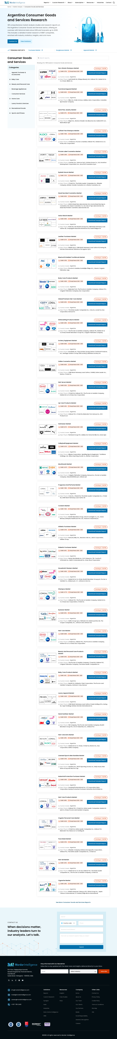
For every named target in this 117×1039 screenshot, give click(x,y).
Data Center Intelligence (51, 1012)
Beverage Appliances (19, 89)
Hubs (45, 1004)
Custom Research (58, 2)
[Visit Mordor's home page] (15, 2)
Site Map (94, 1008)
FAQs (61, 1001)
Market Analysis (17, 7)
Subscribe (104, 971)
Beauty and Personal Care (21, 84)
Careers (78, 1023)
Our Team (79, 1001)
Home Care (16, 99)
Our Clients (79, 1004)
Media (77, 1012)
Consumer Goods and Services (34, 7)
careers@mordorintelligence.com (21, 999)
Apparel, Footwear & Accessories (19, 73)
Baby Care (15, 79)
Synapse (46, 1001)
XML (93, 1012)
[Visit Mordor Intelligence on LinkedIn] (12, 980)
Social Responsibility (82, 1016)
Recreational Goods (19, 108)
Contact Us (13, 41)
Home (9, 7)
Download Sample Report (97, 73)
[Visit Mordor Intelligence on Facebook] (15, 980)
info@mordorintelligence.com (20, 990)
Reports (46, 2)
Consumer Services (18, 94)
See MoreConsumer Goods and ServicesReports (73, 902)
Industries (100, 2)
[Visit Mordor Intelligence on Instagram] (19, 980)
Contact (108, 2)
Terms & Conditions (98, 1004)
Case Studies (63, 997)
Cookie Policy (96, 1001)
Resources (90, 2)
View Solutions (26, 41)
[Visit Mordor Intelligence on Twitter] (9, 980)
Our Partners (79, 1008)
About (70, 2)
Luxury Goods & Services (20, 103)
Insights (62, 993)
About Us (78, 997)
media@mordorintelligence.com (21, 995)
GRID (45, 1016)
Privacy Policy (96, 997)
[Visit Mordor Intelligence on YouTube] (22, 980)
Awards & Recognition (82, 1020)
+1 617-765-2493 (16, 1004)
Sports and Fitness (18, 113)
